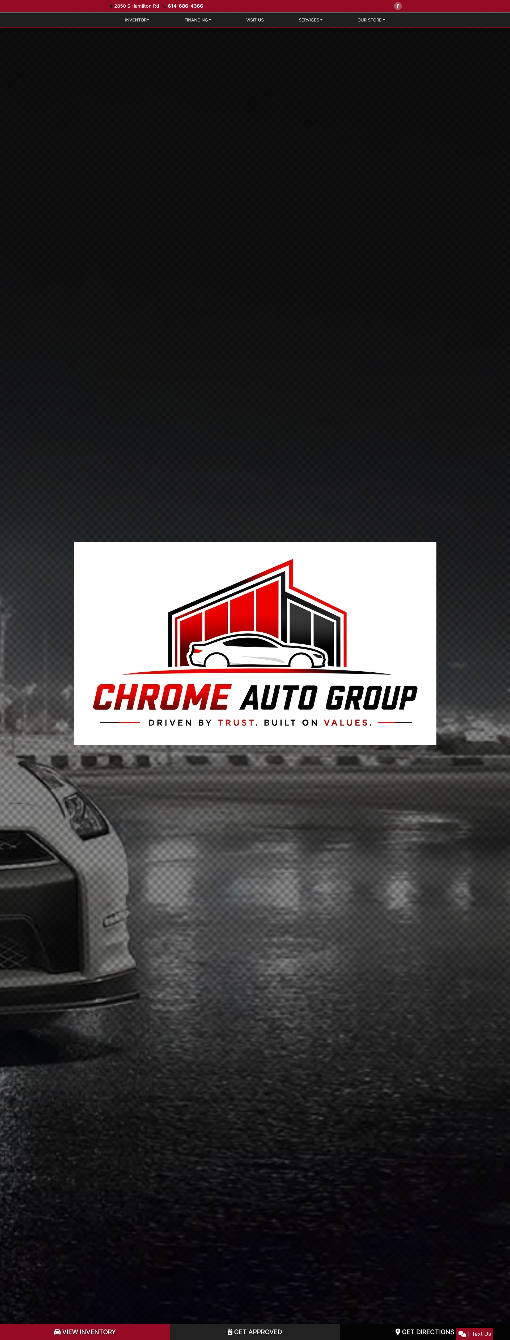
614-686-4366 (185, 6)
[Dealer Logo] (255, 643)
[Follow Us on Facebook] (398, 6)
